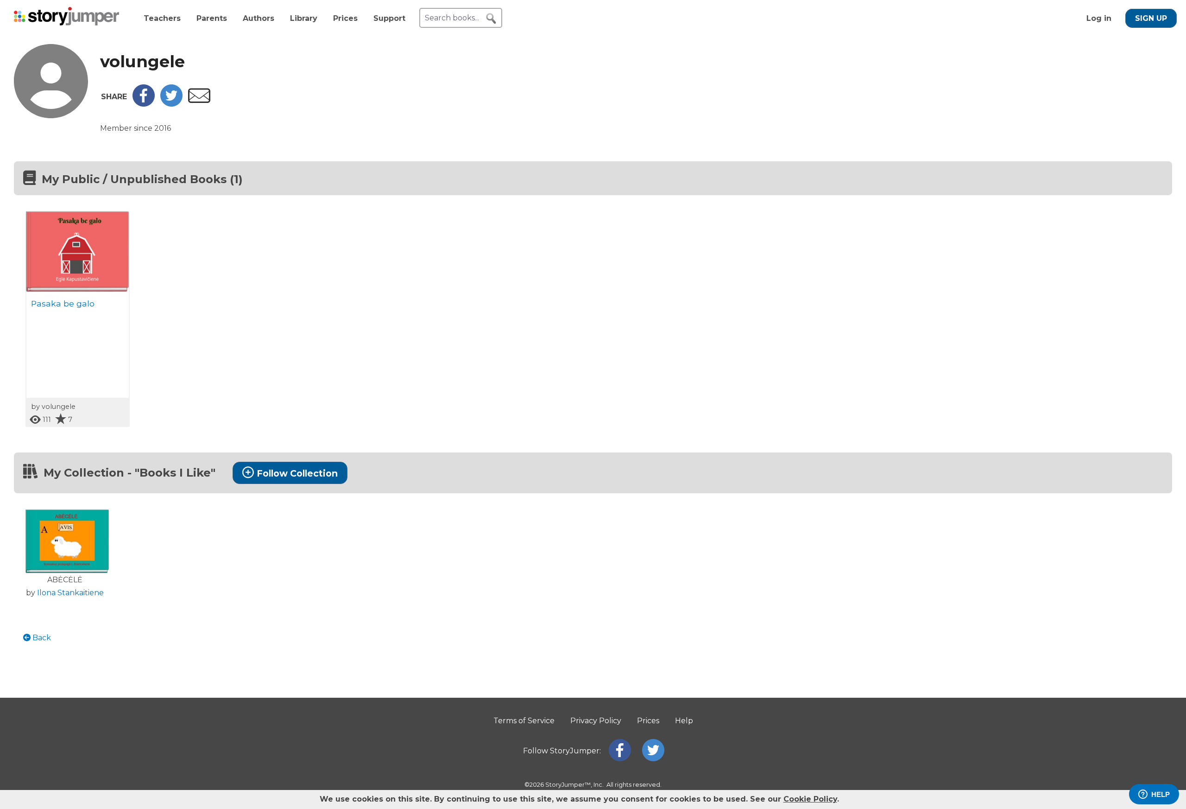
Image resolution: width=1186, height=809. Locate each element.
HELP (1160, 794)
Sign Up (1151, 18)
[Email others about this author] (199, 100)
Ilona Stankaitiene (70, 592)
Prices (345, 18)
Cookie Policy (810, 799)
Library (303, 18)
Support (389, 18)
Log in (1098, 18)
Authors (258, 18)
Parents (211, 18)
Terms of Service (524, 720)
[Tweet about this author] (171, 104)
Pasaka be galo (63, 303)
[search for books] (491, 18)
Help (684, 720)
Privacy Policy (595, 720)
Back (41, 637)
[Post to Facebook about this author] (143, 104)
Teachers (162, 18)
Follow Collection (297, 473)
